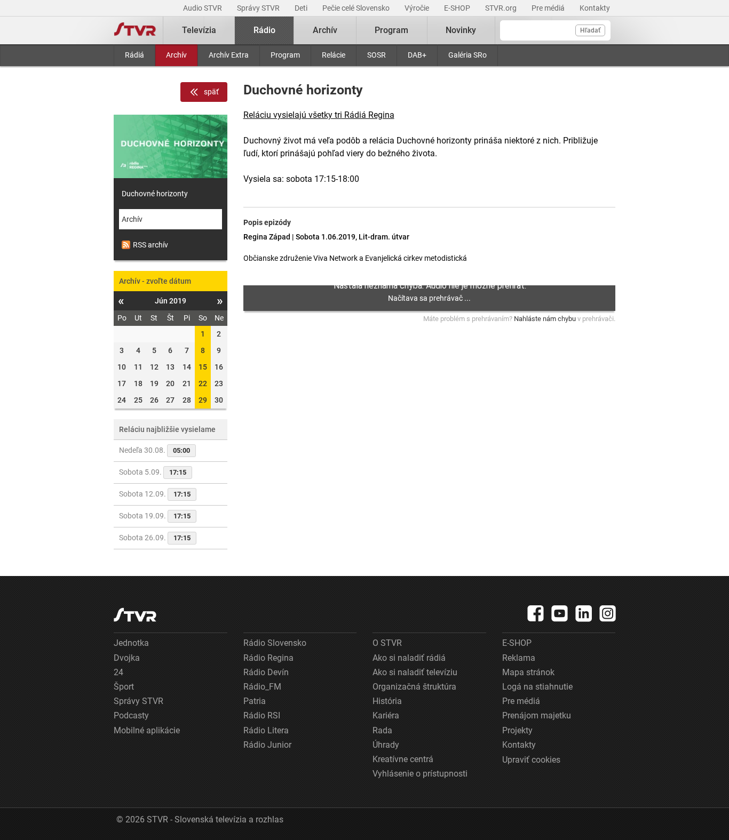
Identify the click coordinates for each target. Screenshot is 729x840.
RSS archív (150, 245)
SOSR (376, 55)
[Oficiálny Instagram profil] (608, 613)
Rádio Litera (266, 730)
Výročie (418, 8)
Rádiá (134, 55)
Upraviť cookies (531, 760)
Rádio (264, 30)
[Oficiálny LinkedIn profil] (584, 613)
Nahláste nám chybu (545, 319)
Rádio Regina (268, 658)
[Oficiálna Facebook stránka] (535, 613)
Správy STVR (259, 8)
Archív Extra (229, 55)
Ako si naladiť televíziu (415, 672)
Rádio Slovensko (274, 643)
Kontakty (595, 8)
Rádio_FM (262, 687)
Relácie (333, 55)
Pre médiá (549, 8)
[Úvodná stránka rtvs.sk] (135, 30)
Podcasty (131, 715)
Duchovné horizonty (155, 193)
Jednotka (131, 643)
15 (203, 367)
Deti (302, 8)
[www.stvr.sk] (135, 614)
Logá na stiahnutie (537, 687)
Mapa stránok (528, 672)
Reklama (518, 658)
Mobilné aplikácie (147, 730)
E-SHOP (458, 8)
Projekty (517, 730)
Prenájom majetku (536, 715)
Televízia (199, 30)
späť (211, 91)
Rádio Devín (266, 672)
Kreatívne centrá (403, 759)
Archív (176, 55)
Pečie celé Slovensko (356, 8)
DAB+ (417, 55)
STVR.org (501, 8)
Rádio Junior (267, 745)
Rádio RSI (261, 715)
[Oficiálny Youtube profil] (559, 613)
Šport (124, 687)
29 (203, 400)
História (387, 701)
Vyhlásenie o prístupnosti (420, 774)
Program (285, 55)
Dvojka (127, 658)
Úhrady (386, 745)
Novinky (461, 30)
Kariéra (386, 715)
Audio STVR (203, 8)
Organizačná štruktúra (414, 687)
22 (203, 383)
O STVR (387, 643)
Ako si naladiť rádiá (409, 658)
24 (118, 672)
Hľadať (590, 30)
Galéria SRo (467, 55)
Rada (382, 730)
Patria (254, 701)
